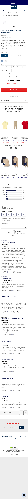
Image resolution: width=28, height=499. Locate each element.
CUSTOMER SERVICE (7, 436)
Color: (3, 58)
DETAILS (13, 3)
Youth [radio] (4, 55)
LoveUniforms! (5, 280)
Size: (2, 64)
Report (19, 272)
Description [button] (5, 100)
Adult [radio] (19, 55)
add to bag (14, 89)
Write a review (4, 35)
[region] (14, 22)
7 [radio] (17, 66)
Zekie (3, 398)
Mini (2, 343)
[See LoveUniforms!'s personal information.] (11, 280)
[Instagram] (25, 437)
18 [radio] (6, 70)
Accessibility (21, 450)
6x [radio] (13, 66)
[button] (16, 11)
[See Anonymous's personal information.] (9, 244)
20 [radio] (10, 70)
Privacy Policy (13, 450)
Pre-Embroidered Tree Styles (11, 15)
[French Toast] (14, 7)
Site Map (8, 451)
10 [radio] (24, 66)
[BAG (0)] (24, 10)
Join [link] (21, 427)
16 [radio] (2, 70)
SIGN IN (16, 12)
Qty (9, 73)
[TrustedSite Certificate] (14, 448)
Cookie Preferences (16, 451)
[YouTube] (20, 437)
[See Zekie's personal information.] (6, 398)
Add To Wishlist (14, 96)
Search (9, 12)
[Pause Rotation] (25, 2)
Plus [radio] (12, 55)
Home (2, 15)
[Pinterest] (15, 438)
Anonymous (4, 244)
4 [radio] (2, 66)
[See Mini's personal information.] (5, 343)
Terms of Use (6, 450)
